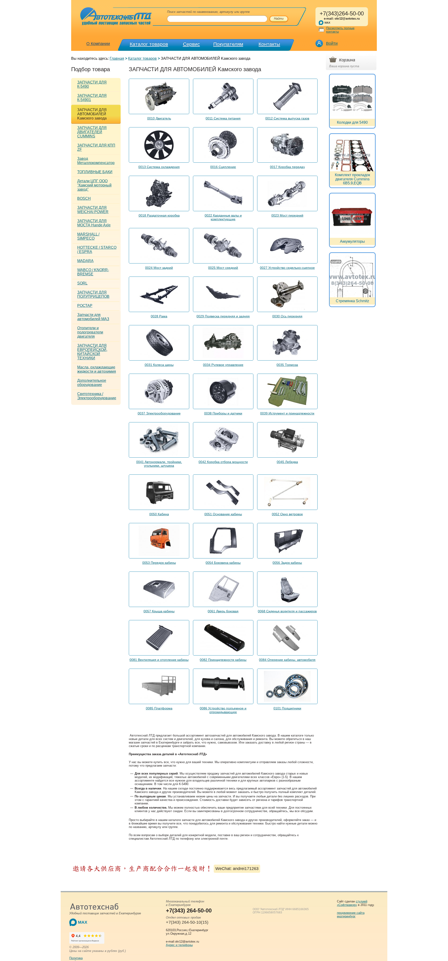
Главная (117, 58)
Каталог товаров (149, 44)
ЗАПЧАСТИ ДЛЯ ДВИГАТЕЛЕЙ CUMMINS (92, 132)
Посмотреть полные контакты (340, 29)
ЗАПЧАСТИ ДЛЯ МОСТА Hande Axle (94, 223)
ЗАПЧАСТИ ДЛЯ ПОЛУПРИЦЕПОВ (93, 294)
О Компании (98, 43)
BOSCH (84, 198)
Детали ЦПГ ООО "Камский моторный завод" (94, 185)
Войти (332, 43)
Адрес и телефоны (179, 945)
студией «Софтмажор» (352, 903)
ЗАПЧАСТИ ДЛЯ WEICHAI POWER (92, 210)
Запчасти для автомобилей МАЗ (93, 317)
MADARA (85, 261)
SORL (82, 283)
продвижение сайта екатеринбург (350, 914)
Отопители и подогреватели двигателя (90, 332)
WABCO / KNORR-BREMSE (93, 272)
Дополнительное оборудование (91, 383)
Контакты (269, 44)
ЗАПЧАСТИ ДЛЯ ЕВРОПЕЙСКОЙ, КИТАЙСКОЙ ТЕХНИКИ (92, 352)
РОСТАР (84, 306)
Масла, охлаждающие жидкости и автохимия (96, 369)
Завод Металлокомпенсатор (96, 161)
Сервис (191, 44)
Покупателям (228, 44)
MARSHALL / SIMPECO (88, 236)
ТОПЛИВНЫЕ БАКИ (94, 172)
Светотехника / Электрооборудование (96, 396)
